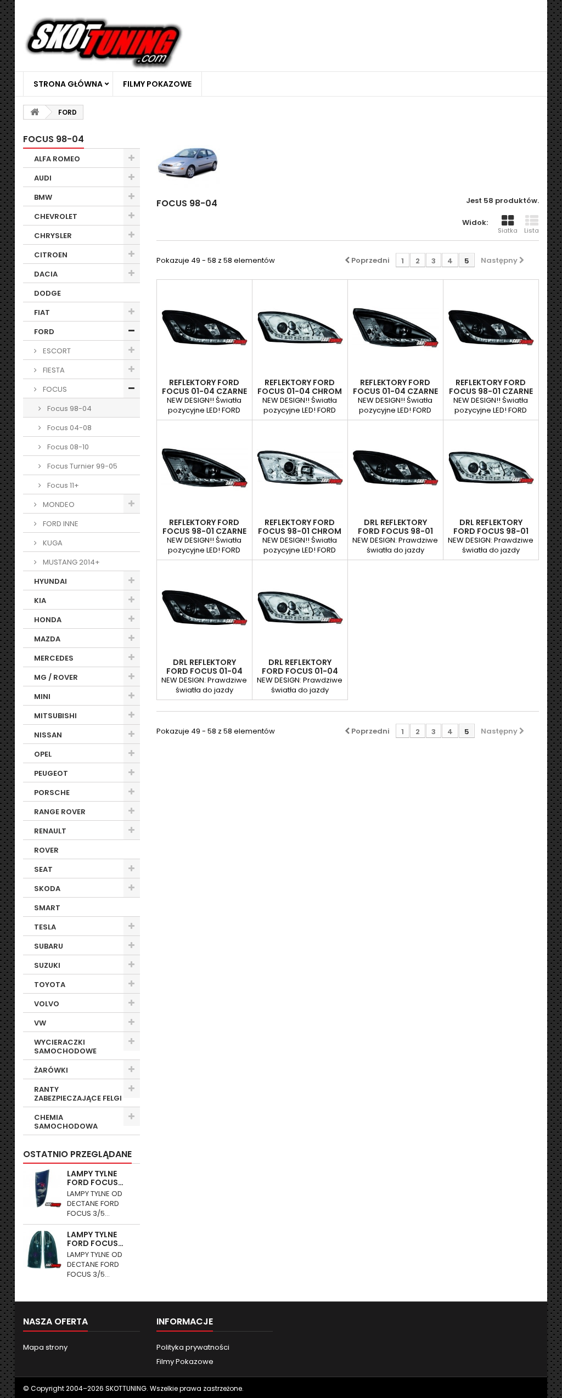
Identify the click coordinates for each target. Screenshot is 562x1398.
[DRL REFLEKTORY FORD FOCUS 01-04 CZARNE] (204, 608)
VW (40, 1023)
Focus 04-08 (69, 427)
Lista (531, 230)
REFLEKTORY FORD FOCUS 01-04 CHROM (299, 387)
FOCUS (54, 389)
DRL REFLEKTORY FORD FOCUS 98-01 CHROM (491, 531)
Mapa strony (45, 1347)
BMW (43, 197)
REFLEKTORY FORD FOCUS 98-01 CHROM (299, 526)
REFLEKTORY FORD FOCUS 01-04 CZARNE (204, 387)
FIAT (42, 312)
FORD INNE (59, 523)
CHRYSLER (53, 235)
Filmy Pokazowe (157, 83)
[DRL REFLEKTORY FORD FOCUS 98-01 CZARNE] (395, 468)
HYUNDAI (50, 581)
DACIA (46, 274)
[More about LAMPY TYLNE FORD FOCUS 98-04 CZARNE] (42, 1188)
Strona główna (68, 83)
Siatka (508, 230)
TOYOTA (49, 984)
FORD (44, 331)
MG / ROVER (56, 677)
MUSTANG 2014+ (70, 562)
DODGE (47, 293)
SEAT (43, 869)
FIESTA (53, 370)
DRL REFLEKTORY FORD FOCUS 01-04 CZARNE (204, 671)
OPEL (43, 754)
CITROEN (51, 255)
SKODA (47, 888)
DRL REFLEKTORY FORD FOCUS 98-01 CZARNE (395, 531)
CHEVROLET (55, 216)
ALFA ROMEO (57, 159)
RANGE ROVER (60, 812)
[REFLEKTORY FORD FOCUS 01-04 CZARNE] (204, 327)
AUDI (43, 178)
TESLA (45, 927)
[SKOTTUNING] (103, 43)
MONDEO (58, 504)
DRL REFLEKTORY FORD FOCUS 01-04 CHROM (300, 671)
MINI (42, 696)
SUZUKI (47, 965)
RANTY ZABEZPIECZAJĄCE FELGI (78, 1093)
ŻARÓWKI (51, 1070)
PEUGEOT (51, 773)
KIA (40, 600)
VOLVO (46, 1004)
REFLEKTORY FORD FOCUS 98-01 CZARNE (491, 387)
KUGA (52, 543)
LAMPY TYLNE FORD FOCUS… (95, 1178)
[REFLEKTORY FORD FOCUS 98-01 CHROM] (300, 468)
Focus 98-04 (69, 408)
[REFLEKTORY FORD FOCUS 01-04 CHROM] (300, 327)
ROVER (46, 850)
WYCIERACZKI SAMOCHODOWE (65, 1046)
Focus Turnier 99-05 (81, 466)
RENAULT (50, 831)
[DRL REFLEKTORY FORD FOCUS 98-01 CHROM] (491, 468)
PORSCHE (52, 792)
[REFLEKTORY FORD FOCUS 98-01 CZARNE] (491, 327)
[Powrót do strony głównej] (34, 112)
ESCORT (56, 351)
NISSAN (48, 735)
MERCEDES (54, 658)
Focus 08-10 (67, 447)
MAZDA (47, 639)
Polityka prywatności (192, 1347)
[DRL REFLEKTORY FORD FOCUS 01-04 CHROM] (300, 608)
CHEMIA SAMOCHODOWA (66, 1121)
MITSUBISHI (55, 716)
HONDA (47, 620)
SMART (47, 908)
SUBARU (48, 946)
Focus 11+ (62, 485)
